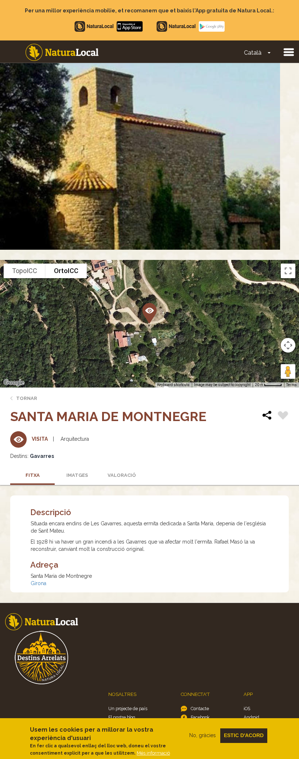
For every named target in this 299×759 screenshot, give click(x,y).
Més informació (153, 753)
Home (62, 52)
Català (252, 52)
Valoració (122, 475)
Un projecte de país (127, 708)
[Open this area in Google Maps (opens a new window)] (14, 383)
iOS (247, 708)
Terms (291, 385)
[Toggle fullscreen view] (288, 271)
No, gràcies (202, 735)
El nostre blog (121, 717)
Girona (38, 583)
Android (251, 717)
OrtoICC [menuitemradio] (66, 271)
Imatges (77, 475)
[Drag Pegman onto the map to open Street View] (288, 371)
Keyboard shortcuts (173, 385)
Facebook (200, 717)
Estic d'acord (244, 735)
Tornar (26, 398)
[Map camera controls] (288, 345)
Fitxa (33, 475)
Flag (283, 416)
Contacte (200, 708)
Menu (288, 51)
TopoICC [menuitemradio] (24, 271)
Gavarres (42, 456)
